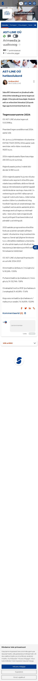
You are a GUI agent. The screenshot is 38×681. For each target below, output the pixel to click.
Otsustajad (22, 25)
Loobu (25, 333)
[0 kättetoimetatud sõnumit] (9, 36)
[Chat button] (25, 3)
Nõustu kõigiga (19, 667)
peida (25, 313)
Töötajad (13, 25)
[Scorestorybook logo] (3, 3)
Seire (30, 25)
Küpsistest (19, 672)
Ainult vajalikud (19, 677)
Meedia (5, 25)
